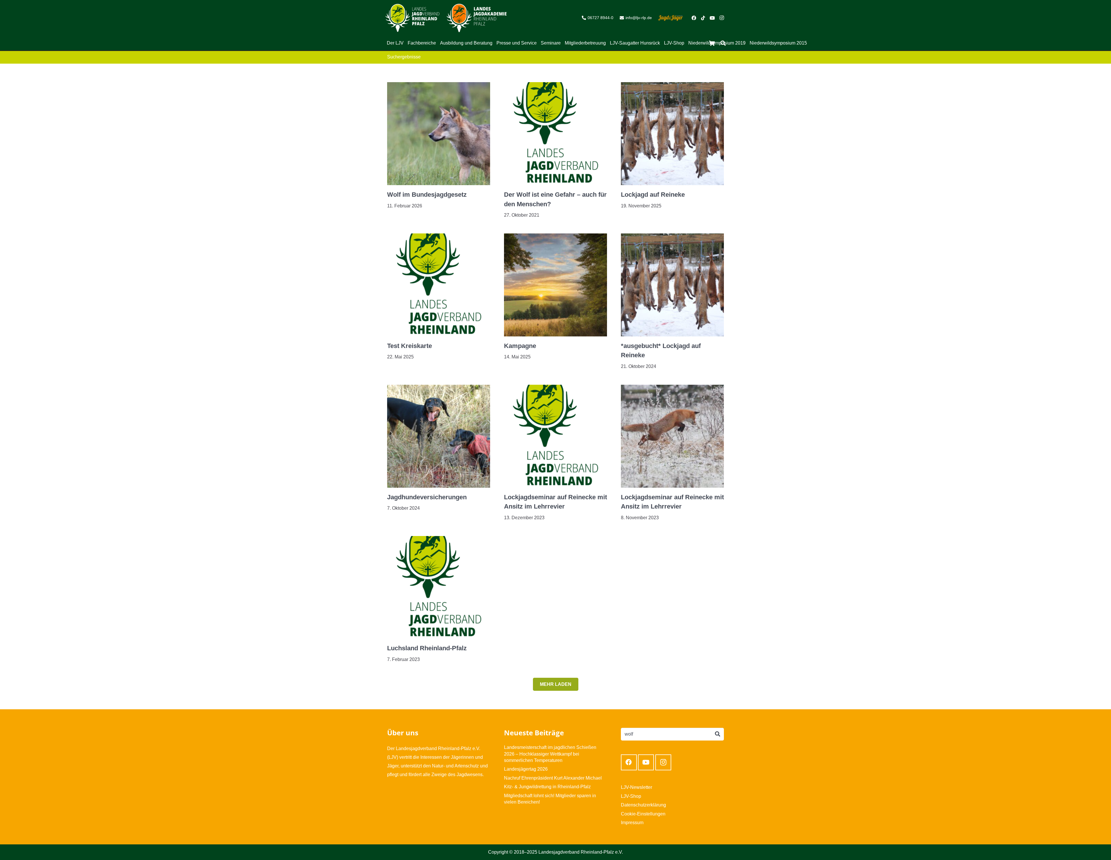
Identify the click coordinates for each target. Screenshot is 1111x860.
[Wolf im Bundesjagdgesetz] (438, 86)
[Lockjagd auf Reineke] (672, 86)
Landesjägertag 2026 (526, 769)
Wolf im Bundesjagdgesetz (427, 194)
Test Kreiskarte (409, 345)
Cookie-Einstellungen (643, 813)
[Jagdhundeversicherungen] (438, 388)
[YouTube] (712, 18)
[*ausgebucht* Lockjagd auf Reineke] (672, 237)
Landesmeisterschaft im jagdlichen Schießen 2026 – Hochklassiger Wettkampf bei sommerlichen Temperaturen (550, 754)
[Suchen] (717, 734)
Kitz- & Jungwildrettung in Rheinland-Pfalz (547, 786)
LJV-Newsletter (636, 787)
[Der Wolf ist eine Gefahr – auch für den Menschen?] (555, 86)
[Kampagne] (555, 237)
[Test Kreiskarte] (438, 237)
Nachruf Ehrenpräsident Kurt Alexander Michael (553, 778)
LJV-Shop (631, 796)
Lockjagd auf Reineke (653, 194)
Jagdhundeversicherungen (427, 497)
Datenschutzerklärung (643, 804)
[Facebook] (693, 18)
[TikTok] (703, 18)
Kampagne (520, 345)
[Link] (412, 17)
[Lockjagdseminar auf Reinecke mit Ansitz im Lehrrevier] (555, 388)
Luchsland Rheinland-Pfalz (427, 648)
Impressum (632, 822)
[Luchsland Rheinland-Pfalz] (438, 540)
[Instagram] (721, 18)
